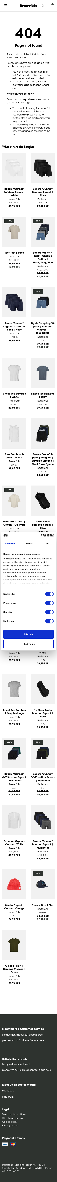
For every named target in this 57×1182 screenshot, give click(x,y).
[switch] (49, 603)
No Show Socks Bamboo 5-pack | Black (42, 713)
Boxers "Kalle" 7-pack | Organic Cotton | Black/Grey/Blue (43, 258)
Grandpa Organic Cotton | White (14, 843)
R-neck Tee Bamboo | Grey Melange (14, 712)
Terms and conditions (14, 1114)
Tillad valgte (28, 644)
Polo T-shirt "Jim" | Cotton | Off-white (14, 523)
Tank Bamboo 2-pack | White (14, 456)
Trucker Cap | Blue (43, 905)
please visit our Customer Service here (23, 1040)
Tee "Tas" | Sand (14, 253)
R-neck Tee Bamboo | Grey (43, 395)
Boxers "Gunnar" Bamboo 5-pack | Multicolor (42, 844)
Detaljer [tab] (29, 543)
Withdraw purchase (13, 1118)
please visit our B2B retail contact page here (26, 1070)
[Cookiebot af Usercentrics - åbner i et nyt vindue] (41, 536)
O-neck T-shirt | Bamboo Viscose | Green (14, 969)
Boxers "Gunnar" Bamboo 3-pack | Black (42, 192)
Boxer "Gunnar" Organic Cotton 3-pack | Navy (14, 326)
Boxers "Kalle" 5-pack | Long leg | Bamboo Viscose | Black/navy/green (43, 459)
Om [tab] (47, 543)
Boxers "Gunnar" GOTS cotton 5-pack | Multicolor (14, 777)
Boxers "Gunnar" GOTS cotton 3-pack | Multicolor (43, 777)
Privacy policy (10, 1126)
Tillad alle (28, 634)
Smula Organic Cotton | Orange (14, 907)
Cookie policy (9, 1122)
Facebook (8, 1091)
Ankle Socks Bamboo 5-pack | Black (42, 525)
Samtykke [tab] (10, 543)
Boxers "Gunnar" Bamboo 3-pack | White (14, 192)
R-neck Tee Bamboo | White (14, 395)
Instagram (8, 1097)
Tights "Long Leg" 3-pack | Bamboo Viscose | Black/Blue (43, 328)
